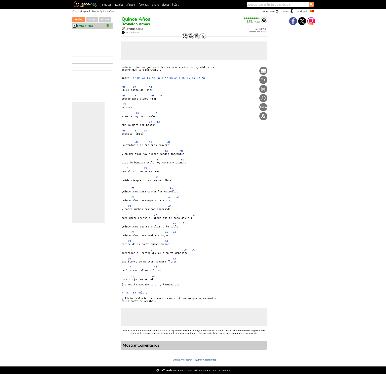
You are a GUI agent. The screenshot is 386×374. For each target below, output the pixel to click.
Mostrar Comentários (141, 345)
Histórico (105, 20)
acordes (118, 4)
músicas (106, 4)
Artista (92, 20)
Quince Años (136, 19)
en (214, 370)
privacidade (200, 370)
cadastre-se (268, 11)
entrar (286, 11)
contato (226, 370)
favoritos (144, 4)
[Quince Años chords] (205, 359)
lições (175, 4)
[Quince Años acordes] (183, 359)
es (209, 370)
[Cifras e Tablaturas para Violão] (85, 6)
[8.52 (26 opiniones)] (252, 18)
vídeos (165, 4)
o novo (155, 4)
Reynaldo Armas (136, 24)
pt (219, 370)
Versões (78, 20)
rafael (263, 32)
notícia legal (186, 370)
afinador (131, 4)
